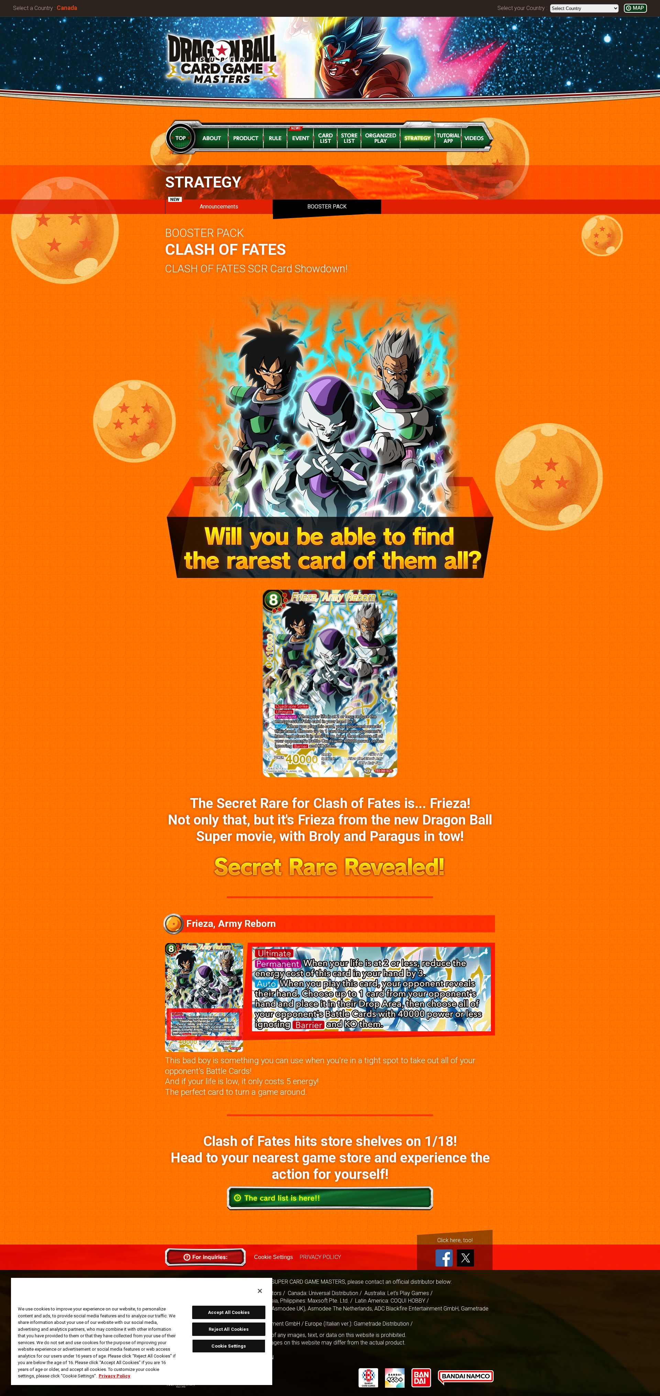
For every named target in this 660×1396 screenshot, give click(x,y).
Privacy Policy (114, 1375)
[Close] (259, 1290)
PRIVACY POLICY (320, 1257)
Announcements (204, 205)
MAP (638, 8)
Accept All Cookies (229, 1312)
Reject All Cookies (229, 1329)
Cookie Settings (273, 1257)
